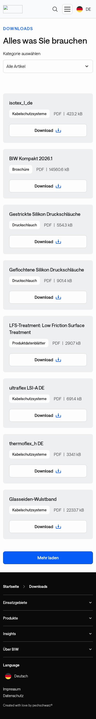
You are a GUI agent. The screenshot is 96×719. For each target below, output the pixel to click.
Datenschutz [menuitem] (13, 695)
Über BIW (11, 649)
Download (44, 130)
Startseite (11, 586)
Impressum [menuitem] (11, 689)
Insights (9, 633)
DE (88, 9)
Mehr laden (48, 557)
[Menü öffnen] (67, 9)
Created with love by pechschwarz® (27, 705)
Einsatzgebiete (15, 602)
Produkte (10, 618)
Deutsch (21, 676)
